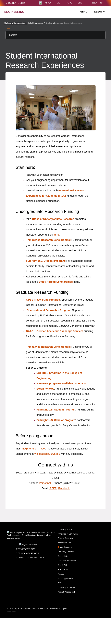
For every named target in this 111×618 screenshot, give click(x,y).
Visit (59, 3)
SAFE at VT (63, 569)
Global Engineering (36, 23)
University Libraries (66, 552)
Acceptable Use (64, 543)
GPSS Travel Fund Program (43, 299)
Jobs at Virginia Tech (66, 592)
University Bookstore (66, 587)
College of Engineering (15, 23)
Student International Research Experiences (64, 23)
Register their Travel (33, 448)
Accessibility (63, 556)
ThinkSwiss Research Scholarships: (48, 239)
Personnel (45, 483)
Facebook (64, 488)
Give (69, 3)
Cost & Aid (62, 565)
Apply (48, 3)
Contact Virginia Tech (31, 557)
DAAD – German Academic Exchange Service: (54, 331)
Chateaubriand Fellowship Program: (49, 310)
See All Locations (28, 553)
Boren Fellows (45, 388)
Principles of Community (68, 534)
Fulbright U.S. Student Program (45, 260)
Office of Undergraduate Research (53, 219)
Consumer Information (67, 561)
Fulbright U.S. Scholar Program (55, 420)
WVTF (60, 583)
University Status (65, 529)
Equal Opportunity (65, 578)
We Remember (66, 547)
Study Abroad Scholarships (56, 281)
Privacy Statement (65, 538)
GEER (53, 488)
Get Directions (26, 549)
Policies (61, 574)
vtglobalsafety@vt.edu (47, 453)
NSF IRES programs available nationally (61, 383)
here (56, 234)
